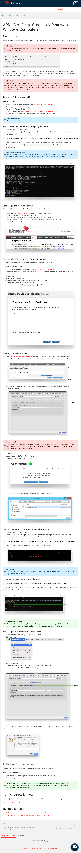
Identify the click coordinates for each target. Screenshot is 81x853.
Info (20, 9)
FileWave (26, 849)
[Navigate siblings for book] (6, 15)
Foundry (39, 849)
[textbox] (41, 583)
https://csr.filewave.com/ (21, 213)
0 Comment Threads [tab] (8, 835)
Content (60, 9)
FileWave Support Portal (50, 849)
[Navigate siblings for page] (21, 15)
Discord (32, 849)
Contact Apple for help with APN (13, 803)
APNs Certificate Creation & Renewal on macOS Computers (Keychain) (27, 815)
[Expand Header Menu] (75, 3)
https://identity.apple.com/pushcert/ (45, 105)
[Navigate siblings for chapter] (13, 15)
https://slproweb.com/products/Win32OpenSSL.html (42, 111)
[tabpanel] (40, 841)
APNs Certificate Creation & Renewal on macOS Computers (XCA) (26, 813)
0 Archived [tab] (20, 835)
